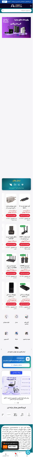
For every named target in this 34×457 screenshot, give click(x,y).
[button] (24, 215)
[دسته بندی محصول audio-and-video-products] (26, 336)
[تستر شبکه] (16, 27)
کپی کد (5, 447)
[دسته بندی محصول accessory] (6, 336)
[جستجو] (3, 10)
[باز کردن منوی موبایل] (30, 5)
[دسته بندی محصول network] (16, 336)
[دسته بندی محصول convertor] (16, 319)
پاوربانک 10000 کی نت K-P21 (11, 296)
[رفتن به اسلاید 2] (18, 35)
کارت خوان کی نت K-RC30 (24, 207)
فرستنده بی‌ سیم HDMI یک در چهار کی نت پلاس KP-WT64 (11, 268)
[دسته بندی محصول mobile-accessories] (6, 319)
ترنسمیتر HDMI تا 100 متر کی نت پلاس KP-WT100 (24, 268)
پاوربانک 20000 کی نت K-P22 (24, 296)
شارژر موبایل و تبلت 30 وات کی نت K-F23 (11, 208)
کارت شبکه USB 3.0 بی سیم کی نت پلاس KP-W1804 (24, 239)
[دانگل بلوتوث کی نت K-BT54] (11, 229)
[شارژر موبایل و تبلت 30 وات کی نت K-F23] (11, 199)
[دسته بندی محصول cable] (26, 319)
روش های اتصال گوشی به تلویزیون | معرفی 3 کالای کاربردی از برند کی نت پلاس (16, 398)
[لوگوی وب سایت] (16, 6)
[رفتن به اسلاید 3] (15, 35)
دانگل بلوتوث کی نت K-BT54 (11, 238)
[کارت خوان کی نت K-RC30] (24, 199)
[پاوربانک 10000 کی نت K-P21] (11, 287)
